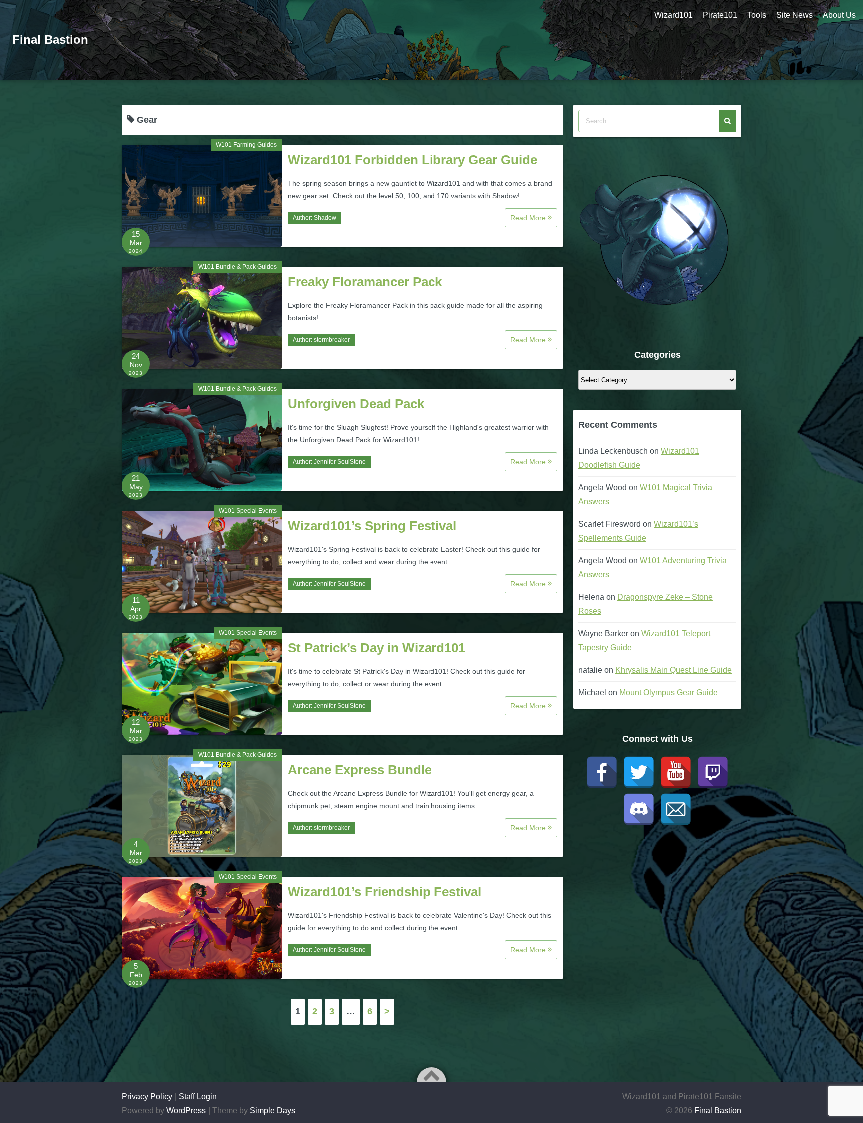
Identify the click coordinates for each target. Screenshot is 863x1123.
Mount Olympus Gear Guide (668, 692)
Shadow (325, 218)
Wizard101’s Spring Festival (372, 526)
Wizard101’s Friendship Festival (384, 892)
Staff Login (198, 1096)
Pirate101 (720, 15)
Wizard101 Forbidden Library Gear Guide (412, 160)
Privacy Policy (147, 1096)
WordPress (186, 1110)
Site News (794, 15)
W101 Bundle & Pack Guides (237, 267)
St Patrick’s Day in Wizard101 (376, 648)
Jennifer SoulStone (340, 462)
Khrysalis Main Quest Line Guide (673, 670)
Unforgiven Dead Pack (356, 404)
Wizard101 (673, 15)
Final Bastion (50, 39)
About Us (839, 15)
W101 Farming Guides (246, 145)
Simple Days (272, 1110)
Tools (756, 15)
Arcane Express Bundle (360, 770)
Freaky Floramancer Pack (365, 282)
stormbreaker (332, 340)
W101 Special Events (248, 511)
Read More (529, 218)
